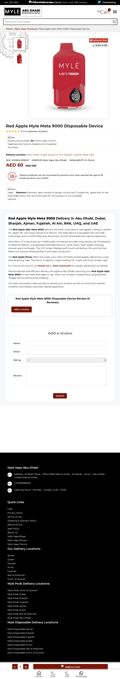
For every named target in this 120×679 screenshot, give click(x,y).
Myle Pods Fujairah (18, 602)
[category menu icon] (115, 12)
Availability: (77, 160)
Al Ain (59, 154)
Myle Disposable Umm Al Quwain (26, 652)
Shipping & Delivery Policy (22, 520)
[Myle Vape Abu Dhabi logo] (22, 12)
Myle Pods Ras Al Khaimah (22, 613)
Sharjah (68, 154)
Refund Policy (15, 524)
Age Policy (13, 528)
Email (16, 351)
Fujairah (77, 154)
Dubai (43, 154)
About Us (13, 532)
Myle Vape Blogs (17, 536)
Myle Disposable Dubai (20, 640)
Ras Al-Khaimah (16, 575)
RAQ (85, 154)
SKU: (8, 160)
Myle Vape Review (17, 540)
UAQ (91, 154)
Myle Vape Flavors (17, 544)
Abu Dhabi (33, 154)
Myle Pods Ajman (17, 606)
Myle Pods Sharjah (18, 598)
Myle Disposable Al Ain (20, 644)
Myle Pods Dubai (17, 594)
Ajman (51, 154)
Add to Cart (72, 667)
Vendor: (37, 160)
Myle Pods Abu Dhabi (19, 617)
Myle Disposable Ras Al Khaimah (25, 648)
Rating (17, 360)
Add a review (21, 309)
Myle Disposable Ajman (20, 629)
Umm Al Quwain (17, 579)
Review (17, 375)
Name (16, 343)
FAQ (10, 509)
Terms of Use (15, 516)
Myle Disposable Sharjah (21, 633)
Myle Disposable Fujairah (21, 637)
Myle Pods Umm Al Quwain (23, 590)
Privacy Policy (15, 512)
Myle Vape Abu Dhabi (55, 160)
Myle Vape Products (26, 28)
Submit (60, 395)
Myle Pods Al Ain (17, 610)
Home (9, 28)
